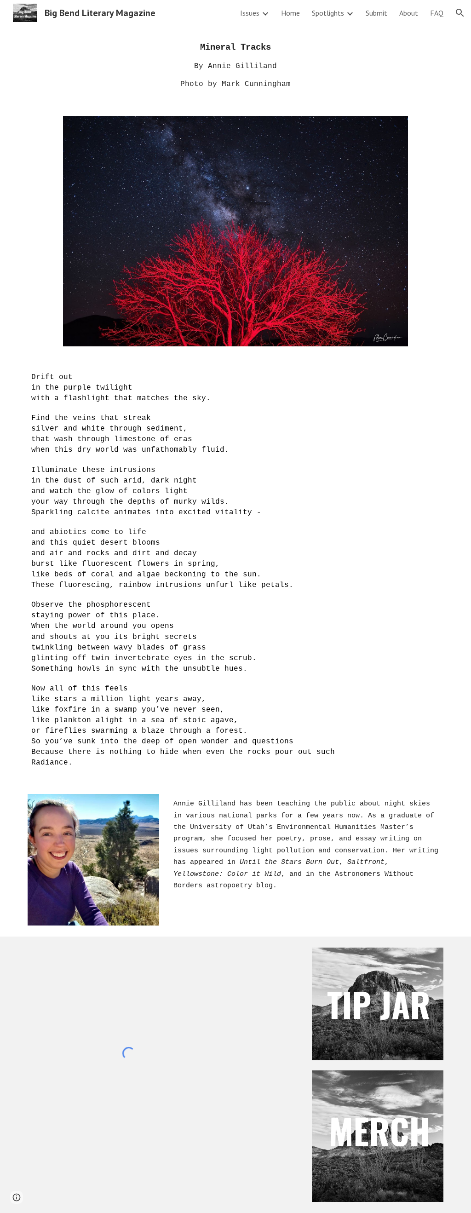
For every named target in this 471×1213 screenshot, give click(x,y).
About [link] (408, 12)
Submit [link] (376, 12)
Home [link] (290, 12)
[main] (236, 65)
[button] (460, 13)
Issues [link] (249, 12)
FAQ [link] (436, 12)
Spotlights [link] (328, 12)
